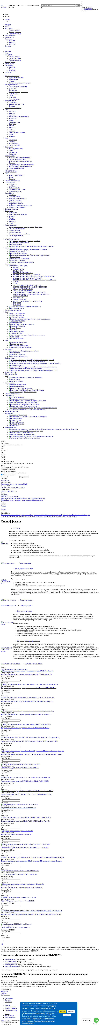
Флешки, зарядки (14, 99)
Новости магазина (9, 475)
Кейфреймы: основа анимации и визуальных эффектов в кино (22, 500)
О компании (9, 39)
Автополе (12, 113)
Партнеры (12, 44)
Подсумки (12, 221)
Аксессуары (13, 140)
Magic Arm (12, 111)
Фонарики (12, 154)
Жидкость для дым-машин (17, 207)
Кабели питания (14, 230)
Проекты (12, 41)
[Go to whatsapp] (96, 1020)
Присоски (12, 127)
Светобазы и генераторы (13, 108)
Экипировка (9, 211)
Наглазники (13, 90)
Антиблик (12, 195)
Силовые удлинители (16, 236)
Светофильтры (10, 182)
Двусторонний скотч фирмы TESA (20, 166)
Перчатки (12, 220)
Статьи (7, 1014)
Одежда (11, 218)
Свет (6, 173)
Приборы (12, 179)
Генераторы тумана (15, 202)
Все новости (5, 480)
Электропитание (10, 225)
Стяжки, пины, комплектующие (19, 83)
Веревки (11, 216)
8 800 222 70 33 (86, 9)
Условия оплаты (14, 30)
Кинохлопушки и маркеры (18, 86)
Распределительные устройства (19, 234)
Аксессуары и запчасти (16, 175)
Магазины (8, 1002)
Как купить (8, 28)
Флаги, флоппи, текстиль (17, 133)
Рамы (10, 129)
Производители (10, 35)
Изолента (12, 163)
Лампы (11, 177)
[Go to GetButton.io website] (96, 1024)
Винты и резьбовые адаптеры (19, 117)
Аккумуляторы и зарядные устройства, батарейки (25, 227)
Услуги (7, 26)
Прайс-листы (9, 37)
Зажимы (11, 120)
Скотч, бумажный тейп (16, 168)
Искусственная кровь (16, 204)
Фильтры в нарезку (15, 191)
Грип (6, 109)
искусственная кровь (12, 966)
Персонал (12, 106)
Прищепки (12, 124)
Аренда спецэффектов (16, 104)
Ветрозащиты (13, 143)
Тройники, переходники (17, 228)
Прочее (11, 125)
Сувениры (12, 97)
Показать (4, 469)
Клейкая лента (9, 156)
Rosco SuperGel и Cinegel (17, 189)
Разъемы (11, 81)
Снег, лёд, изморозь (15, 200)
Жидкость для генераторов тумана (20, 205)
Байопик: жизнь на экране (9, 496)
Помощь (3, 993)
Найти (3, 504)
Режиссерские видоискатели (18, 92)
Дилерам (8, 25)
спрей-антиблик (10, 959)
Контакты (8, 46)
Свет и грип (13, 102)
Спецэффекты (9, 193)
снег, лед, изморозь (11, 965)
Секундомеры (13, 93)
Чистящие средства (11, 209)
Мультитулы (13, 152)
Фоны (11, 134)
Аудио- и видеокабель (16, 77)
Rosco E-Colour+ (14, 188)
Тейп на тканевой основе (17, 159)
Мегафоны (12, 88)
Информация (5, 995)
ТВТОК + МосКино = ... (9, 491)
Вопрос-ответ (9, 1015)
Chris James (12, 184)
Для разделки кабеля (15, 148)
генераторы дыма (10, 961)
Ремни (11, 223)
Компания (4, 991)
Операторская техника (12, 180)
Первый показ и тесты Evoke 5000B (13, 487)
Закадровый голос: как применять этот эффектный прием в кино (23, 498)
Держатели (12, 118)
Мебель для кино (10, 170)
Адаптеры (12, 115)
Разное (11, 150)
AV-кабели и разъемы (12, 76)
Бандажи (12, 141)
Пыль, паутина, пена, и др (17, 198)
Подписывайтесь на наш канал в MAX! (14, 484)
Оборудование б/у (11, 172)
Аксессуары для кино (12, 85)
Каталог (7, 19)
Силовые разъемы (15, 232)
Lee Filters (12, 186)
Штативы (12, 136)
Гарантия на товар (15, 33)
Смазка (11, 95)
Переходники (13, 79)
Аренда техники (10, 101)
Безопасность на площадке (18, 214)
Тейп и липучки (14, 145)
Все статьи (4, 495)
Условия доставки (15, 32)
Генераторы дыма (15, 196)
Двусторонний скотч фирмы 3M (19, 157)
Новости (11, 42)
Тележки (11, 131)
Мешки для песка (14, 122)
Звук (6, 138)
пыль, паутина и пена (12, 963)
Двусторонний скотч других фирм (20, 161)
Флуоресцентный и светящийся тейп (21, 164)
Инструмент (9, 147)
